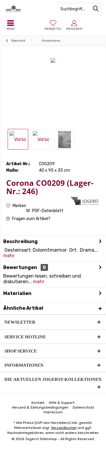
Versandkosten (64, 428)
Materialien (17, 293)
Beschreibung (20, 241)
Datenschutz (83, 407)
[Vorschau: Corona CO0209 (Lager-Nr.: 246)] (18, 139)
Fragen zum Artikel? (30, 218)
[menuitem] (53, 25)
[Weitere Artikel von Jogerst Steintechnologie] (85, 201)
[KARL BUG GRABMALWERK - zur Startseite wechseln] (26, 9)
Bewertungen (20, 267)
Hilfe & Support (61, 403)
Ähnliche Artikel (23, 308)
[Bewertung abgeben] (37, 199)
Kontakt (38, 403)
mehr (9, 255)
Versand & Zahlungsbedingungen (40, 407)
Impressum (53, 412)
